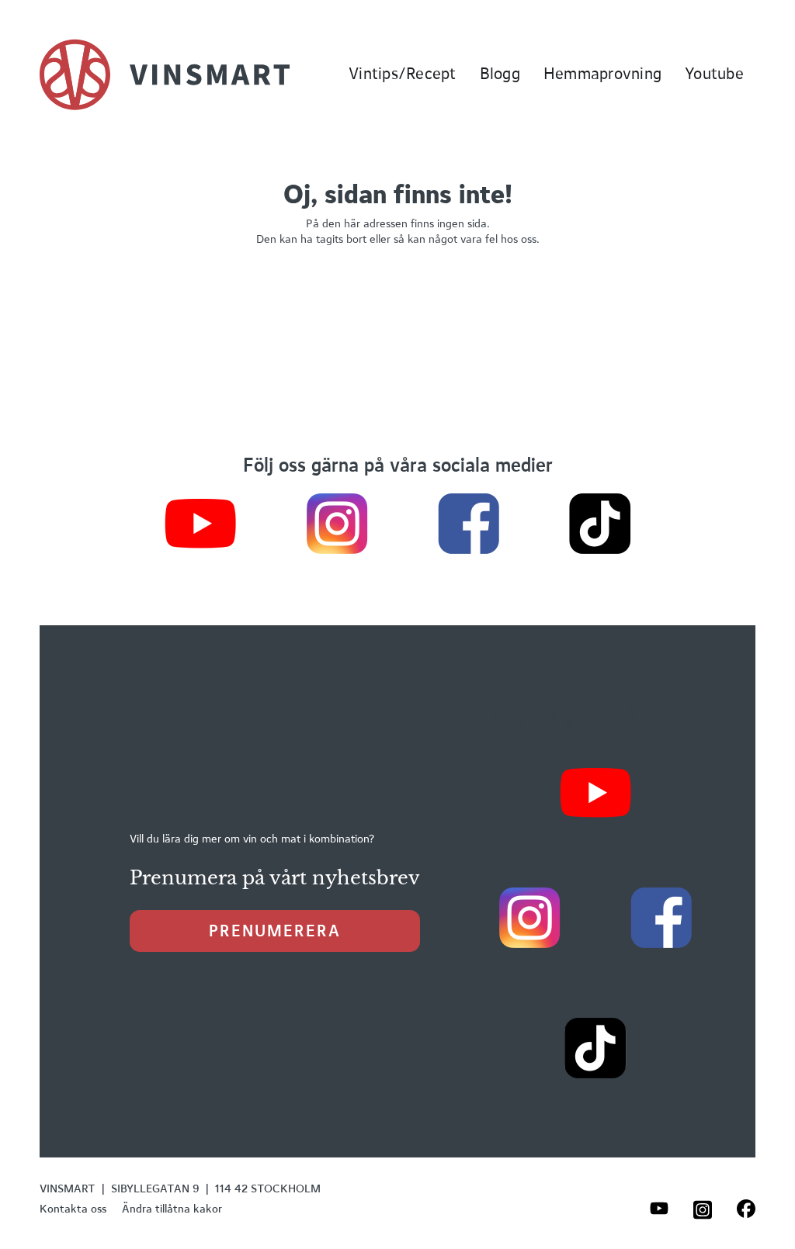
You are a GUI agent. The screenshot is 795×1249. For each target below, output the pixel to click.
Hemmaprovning (602, 73)
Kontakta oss (73, 1209)
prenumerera (275, 930)
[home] (165, 74)
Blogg (500, 73)
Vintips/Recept (403, 73)
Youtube (714, 73)
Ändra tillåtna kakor (172, 1209)
